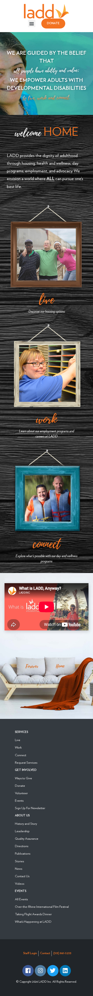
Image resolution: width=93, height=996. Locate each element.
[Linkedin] (65, 970)
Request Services (26, 762)
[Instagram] (40, 970)
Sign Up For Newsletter (30, 808)
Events (19, 800)
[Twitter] (52, 970)
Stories (19, 861)
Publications (22, 853)
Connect (46, 544)
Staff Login (30, 953)
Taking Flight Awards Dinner (33, 914)
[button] (31, 23)
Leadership (22, 831)
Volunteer (21, 793)
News (18, 868)
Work (46, 419)
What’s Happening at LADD (33, 921)
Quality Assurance (26, 838)
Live (46, 299)
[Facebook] (28, 970)
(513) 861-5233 (62, 953)
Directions (21, 846)
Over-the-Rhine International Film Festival (42, 906)
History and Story (26, 823)
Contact (45, 953)
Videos (19, 883)
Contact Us (22, 876)
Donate (20, 785)
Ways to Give (23, 778)
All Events (21, 899)
